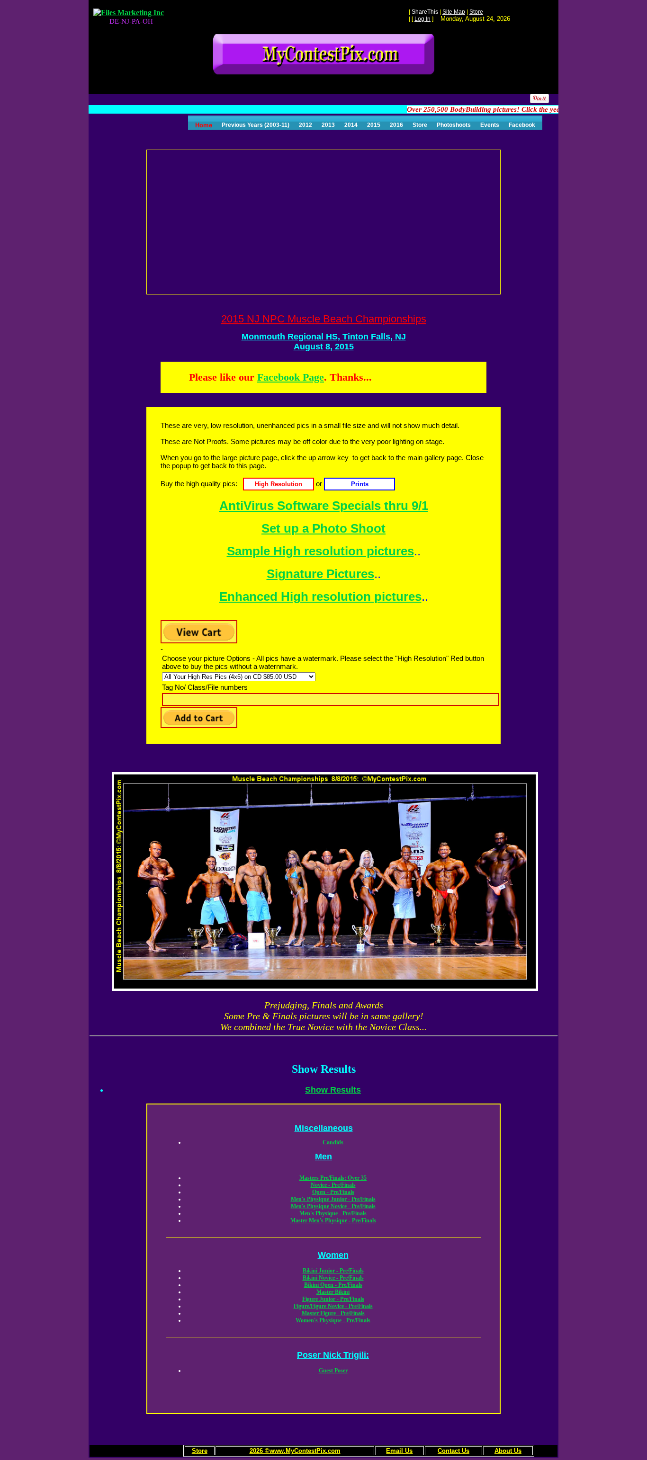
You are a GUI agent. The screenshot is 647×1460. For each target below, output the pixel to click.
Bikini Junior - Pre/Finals (333, 1270)
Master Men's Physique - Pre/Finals (333, 1220)
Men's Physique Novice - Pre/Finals (333, 1206)
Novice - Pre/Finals (333, 1185)
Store (199, 1450)
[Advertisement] (324, 221)
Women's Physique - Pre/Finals (333, 1320)
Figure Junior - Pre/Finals (333, 1299)
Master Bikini (333, 1292)
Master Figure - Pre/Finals (333, 1313)
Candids (333, 1142)
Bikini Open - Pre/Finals (333, 1285)
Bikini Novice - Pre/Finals (333, 1277)
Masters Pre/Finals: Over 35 (333, 1178)
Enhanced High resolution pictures (320, 596)
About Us (507, 1450)
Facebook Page (290, 377)
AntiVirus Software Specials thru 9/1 (323, 506)
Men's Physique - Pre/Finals (333, 1213)
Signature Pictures (320, 574)
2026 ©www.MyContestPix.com (295, 1450)
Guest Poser (333, 1370)
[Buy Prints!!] (359, 484)
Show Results (333, 1090)
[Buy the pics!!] (277, 484)
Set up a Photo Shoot (323, 528)
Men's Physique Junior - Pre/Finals (333, 1199)
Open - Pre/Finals (333, 1192)
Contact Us (453, 1450)
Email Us (399, 1450)
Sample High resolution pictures (320, 551)
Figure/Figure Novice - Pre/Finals (333, 1306)
